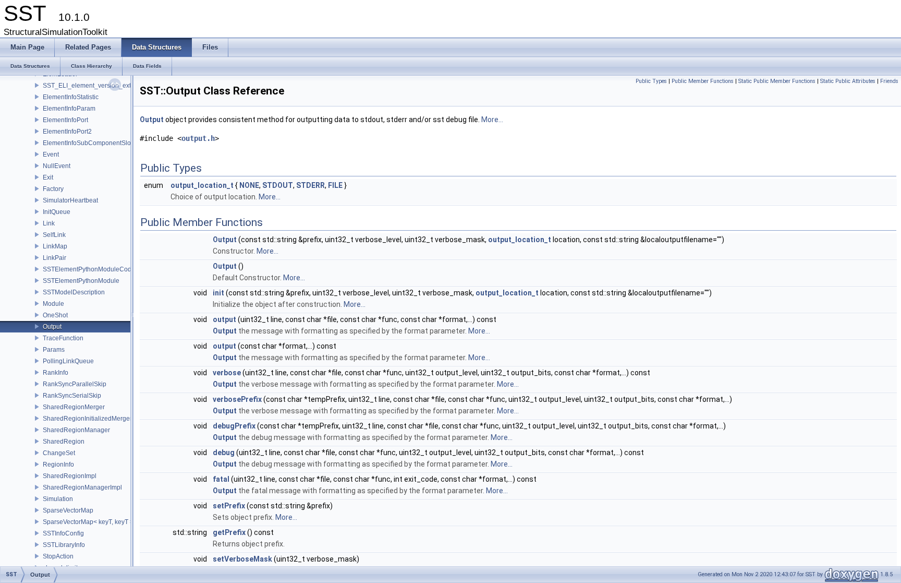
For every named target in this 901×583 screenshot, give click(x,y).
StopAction (58, 556)
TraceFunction (63, 338)
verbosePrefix (237, 399)
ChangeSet (59, 453)
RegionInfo (58, 464)
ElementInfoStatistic (71, 97)
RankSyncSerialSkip (72, 395)
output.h (198, 138)
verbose (227, 372)
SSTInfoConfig (63, 533)
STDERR (310, 185)
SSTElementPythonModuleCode (89, 269)
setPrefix (229, 506)
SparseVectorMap (68, 510)
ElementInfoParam (69, 108)
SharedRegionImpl (69, 476)
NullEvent (56, 166)
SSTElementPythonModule (81, 280)
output (224, 319)
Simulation (58, 499)
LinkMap (55, 246)
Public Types (651, 81)
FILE (335, 185)
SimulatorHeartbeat (70, 200)
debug (224, 452)
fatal (221, 479)
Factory (53, 189)
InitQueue (56, 212)
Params (54, 349)
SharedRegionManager (76, 430)
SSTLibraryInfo (64, 545)
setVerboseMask (242, 559)
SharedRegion (63, 441)
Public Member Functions (703, 81)
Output (52, 326)
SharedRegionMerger (74, 407)
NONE (249, 185)
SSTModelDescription (74, 292)
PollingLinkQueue (68, 361)
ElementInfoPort (65, 120)
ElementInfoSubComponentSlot (87, 143)
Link (49, 223)
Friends (889, 81)
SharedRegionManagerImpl (82, 487)
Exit (48, 177)
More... (492, 119)
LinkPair (54, 257)
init (218, 293)
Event (51, 154)
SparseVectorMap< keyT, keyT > (88, 522)
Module (53, 303)
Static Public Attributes (847, 81)
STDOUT (277, 185)
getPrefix (229, 532)
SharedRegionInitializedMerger (87, 418)
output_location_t (202, 185)
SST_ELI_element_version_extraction (96, 85)
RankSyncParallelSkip (74, 384)
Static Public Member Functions (776, 81)
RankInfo (55, 372)
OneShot (55, 315)
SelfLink (54, 235)
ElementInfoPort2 (67, 131)
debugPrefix (234, 426)
